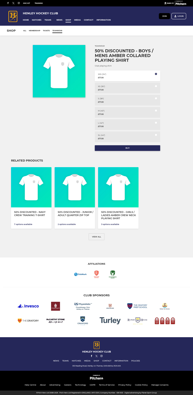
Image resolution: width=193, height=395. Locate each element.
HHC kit (26, 3)
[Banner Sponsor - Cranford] (82, 321)
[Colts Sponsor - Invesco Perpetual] (28, 307)
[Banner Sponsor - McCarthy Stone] (55, 321)
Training (39, 3)
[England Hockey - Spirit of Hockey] (164, 321)
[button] (25, 20)
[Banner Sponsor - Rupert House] (137, 321)
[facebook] (8, 3)
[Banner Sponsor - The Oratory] (28, 321)
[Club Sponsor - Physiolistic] (82, 307)
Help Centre (30, 385)
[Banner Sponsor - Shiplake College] (55, 307)
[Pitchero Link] (181, 4)
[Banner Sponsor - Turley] (110, 321)
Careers (67, 385)
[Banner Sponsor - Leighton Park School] (110, 307)
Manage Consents (159, 385)
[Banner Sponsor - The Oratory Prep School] (137, 307)
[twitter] (13, 3)
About (43, 385)
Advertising (54, 385)
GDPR (92, 385)
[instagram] (19, 3)
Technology (80, 385)
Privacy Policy (124, 385)
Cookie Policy (141, 385)
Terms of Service (107, 385)
